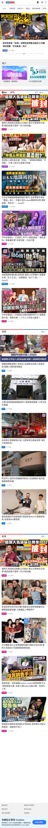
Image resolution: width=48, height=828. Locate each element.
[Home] (10, 2)
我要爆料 (27, 813)
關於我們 (4, 809)
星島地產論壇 (36, 8)
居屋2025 (20, 8)
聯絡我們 (4, 805)
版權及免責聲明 (29, 805)
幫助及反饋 (27, 809)
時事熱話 (4, 206)
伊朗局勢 (12, 8)
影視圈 (4, 129)
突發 (3, 370)
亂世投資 (45, 8)
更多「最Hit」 (40, 92)
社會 (3, 523)
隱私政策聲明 (6, 813)
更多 (43, 332)
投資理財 (5, 50)
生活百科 (4, 166)
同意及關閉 (39, 822)
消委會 (28, 8)
